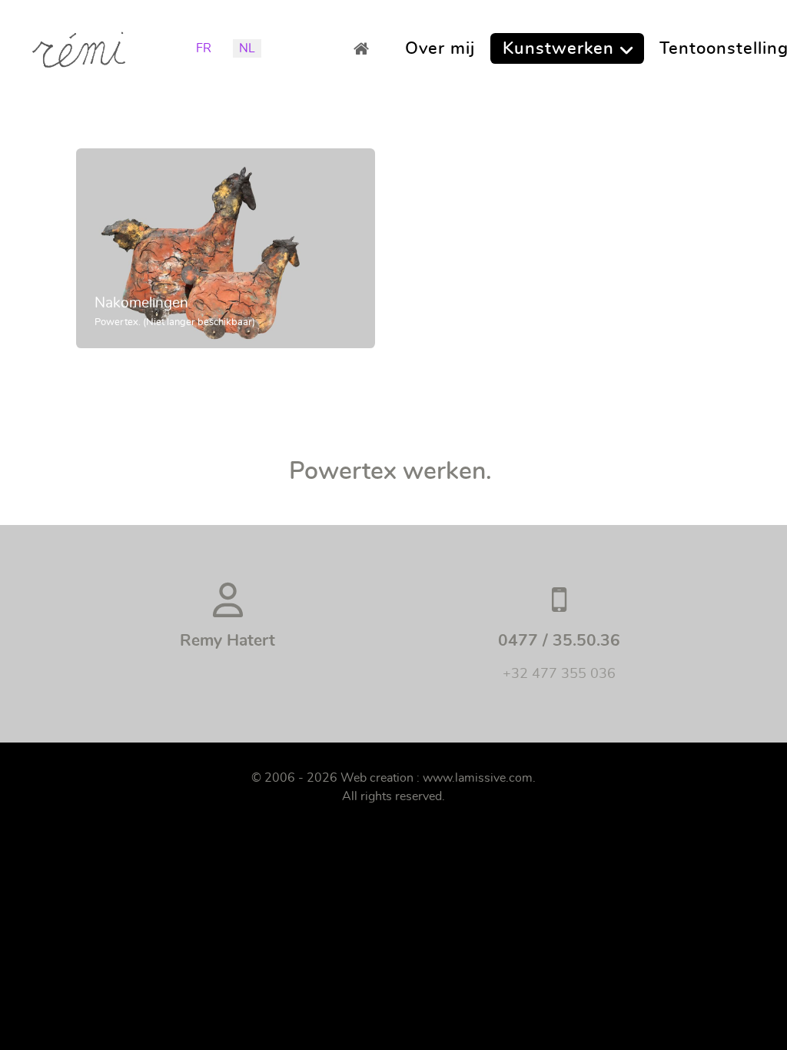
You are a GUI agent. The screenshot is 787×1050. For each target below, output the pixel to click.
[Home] (365, 48)
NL (247, 48)
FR (203, 48)
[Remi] (78, 44)
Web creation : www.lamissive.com (436, 778)
